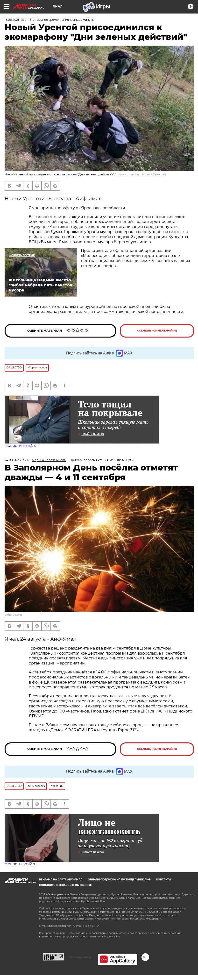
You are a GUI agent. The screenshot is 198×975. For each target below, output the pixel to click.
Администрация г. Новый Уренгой (140, 174)
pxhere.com (13, 614)
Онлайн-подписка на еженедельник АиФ (119, 879)
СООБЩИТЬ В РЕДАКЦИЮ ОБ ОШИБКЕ (65, 885)
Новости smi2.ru (21, 445)
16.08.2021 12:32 (15, 19)
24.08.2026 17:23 (16, 460)
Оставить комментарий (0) (157, 330)
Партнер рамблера (80, 957)
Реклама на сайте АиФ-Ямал (60, 879)
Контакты (163, 879)
